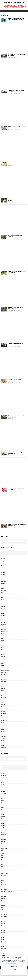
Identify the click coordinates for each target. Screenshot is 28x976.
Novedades (3, 697)
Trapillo (3, 740)
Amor (2, 563)
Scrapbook (3, 736)
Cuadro (3, 615)
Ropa (2, 729)
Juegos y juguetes (5, 670)
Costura (3, 611)
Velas (2, 745)
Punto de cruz (4, 720)
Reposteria (3, 727)
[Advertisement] (14, 39)
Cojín (2, 599)
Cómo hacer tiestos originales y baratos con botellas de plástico (16, 19)
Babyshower (4, 581)
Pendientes (3, 713)
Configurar (14, 972)
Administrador (17, 21)
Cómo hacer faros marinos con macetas (15, 344)
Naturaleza (3, 681)
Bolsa (2, 588)
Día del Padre (4, 633)
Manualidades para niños (6, 677)
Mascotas (3, 679)
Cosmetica (3, 608)
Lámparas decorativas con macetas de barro (17, 199)
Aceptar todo (14, 966)
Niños (2, 693)
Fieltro (2, 640)
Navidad (3, 683)
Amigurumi (3, 561)
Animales (3, 572)
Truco (2, 743)
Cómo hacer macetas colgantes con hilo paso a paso (17, 525)
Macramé (3, 672)
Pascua (3, 706)
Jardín (2, 668)
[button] (26, 11)
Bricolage (3, 592)
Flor (2, 647)
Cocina (2, 597)
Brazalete (3, 590)
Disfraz (2, 636)
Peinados (3, 711)
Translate (12, 547)
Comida (3, 606)
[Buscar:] (14, 541)
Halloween (3, 661)
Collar (2, 604)
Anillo (2, 570)
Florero (3, 654)
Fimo (2, 645)
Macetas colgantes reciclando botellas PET (15, 308)
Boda (2, 586)
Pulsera (3, 718)
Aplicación (3, 579)
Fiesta (2, 643)
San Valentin (4, 734)
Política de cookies (12, 963)
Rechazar (14, 969)
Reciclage (3, 722)
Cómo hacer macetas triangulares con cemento (16, 452)
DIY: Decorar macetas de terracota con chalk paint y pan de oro (16, 127)
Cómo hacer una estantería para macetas (16, 163)
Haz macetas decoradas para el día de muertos (16, 55)
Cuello (2, 617)
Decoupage (3, 629)
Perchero (3, 715)
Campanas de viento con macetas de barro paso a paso (17, 416)
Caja (2, 595)
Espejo (2, 638)
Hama (2, 663)
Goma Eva (3, 656)
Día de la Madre (4, 631)
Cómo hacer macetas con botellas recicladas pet (16, 272)
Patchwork (3, 709)
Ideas (2, 665)
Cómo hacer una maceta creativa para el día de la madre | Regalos (16, 91)
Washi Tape (4, 747)
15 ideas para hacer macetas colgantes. (15, 235)
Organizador (4, 699)
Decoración (3, 620)
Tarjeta (3, 738)
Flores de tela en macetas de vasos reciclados (17, 488)
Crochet (3, 613)
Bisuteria (3, 583)
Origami (3, 704)
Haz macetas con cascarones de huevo (16, 380)
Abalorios (3, 558)
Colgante (3, 602)
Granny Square (4, 658)
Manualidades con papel (6, 674)
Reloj (2, 724)
